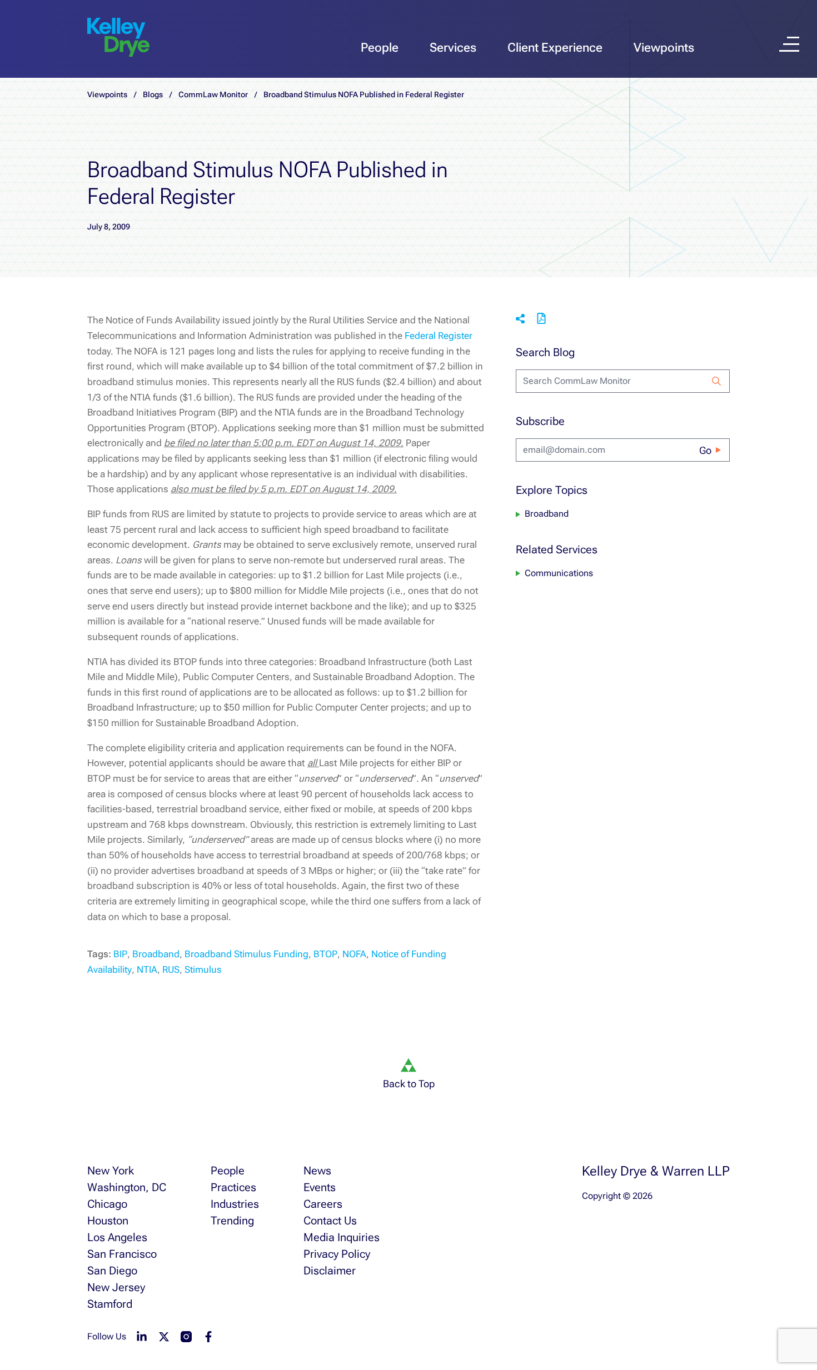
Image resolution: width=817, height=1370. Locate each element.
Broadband (156, 953)
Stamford (109, 1304)
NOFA (354, 953)
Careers (322, 1204)
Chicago (107, 1204)
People (379, 47)
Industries (235, 1204)
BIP (120, 953)
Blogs (153, 94)
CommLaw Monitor (213, 94)
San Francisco (122, 1254)
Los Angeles (117, 1237)
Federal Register (438, 335)
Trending (232, 1220)
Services (453, 47)
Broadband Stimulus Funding (246, 953)
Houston (107, 1220)
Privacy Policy (336, 1254)
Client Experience (554, 47)
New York (110, 1170)
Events (319, 1187)
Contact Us (330, 1220)
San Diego (112, 1270)
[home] (118, 38)
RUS (171, 969)
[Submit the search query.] (716, 381)
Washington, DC (126, 1187)
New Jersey (116, 1287)
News (317, 1170)
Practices (233, 1187)
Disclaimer (329, 1270)
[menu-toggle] (789, 44)
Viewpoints (664, 47)
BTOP (325, 953)
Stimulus (203, 969)
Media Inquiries (341, 1237)
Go (705, 450)
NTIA (147, 969)
